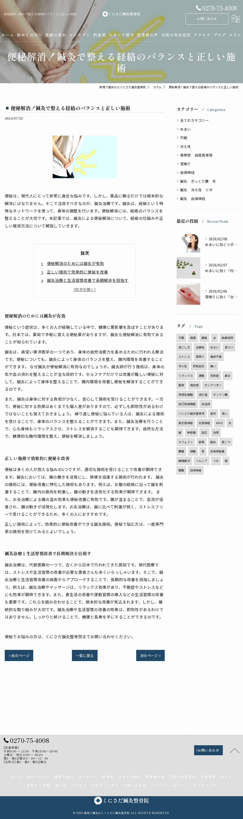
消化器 (203, 394)
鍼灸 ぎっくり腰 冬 (198, 181)
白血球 (205, 404)
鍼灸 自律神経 (192, 198)
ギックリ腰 (220, 394)
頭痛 (193, 451)
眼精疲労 (184, 461)
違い (225, 413)
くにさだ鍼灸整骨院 (191, 413)
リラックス (185, 375)
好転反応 (199, 366)
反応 (204, 432)
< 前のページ (19, 655)
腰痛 (181, 451)
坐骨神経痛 (217, 451)
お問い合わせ (207, 18)
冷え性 (185, 146)
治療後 (200, 347)
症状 (213, 413)
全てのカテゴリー (194, 120)
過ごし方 (184, 347)
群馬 (201, 442)
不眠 (183, 137)
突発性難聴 (185, 394)
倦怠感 (194, 385)
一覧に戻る (85, 655)
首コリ (229, 347)
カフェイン (185, 442)
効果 (216, 432)
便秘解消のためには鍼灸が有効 (75, 263)
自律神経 (187, 172)
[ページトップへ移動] (234, 750)
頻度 (193, 338)
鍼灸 (213, 442)
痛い (213, 366)
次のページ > (150, 655)
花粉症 (214, 375)
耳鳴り (185, 163)
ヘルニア (201, 461)
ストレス (184, 356)
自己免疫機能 (187, 404)
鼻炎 (227, 375)
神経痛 (191, 432)
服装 (204, 338)
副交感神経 (185, 423)
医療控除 (227, 338)
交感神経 (204, 423)
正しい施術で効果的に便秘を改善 (77, 272)
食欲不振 (216, 356)
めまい (185, 129)
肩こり (226, 442)
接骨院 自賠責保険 (196, 154)
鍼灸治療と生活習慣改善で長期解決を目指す (88, 280)
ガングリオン (213, 385)
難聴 (181, 470)
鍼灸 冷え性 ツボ (196, 189)
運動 (201, 375)
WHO (219, 423)
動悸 (181, 385)
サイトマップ (205, 785)
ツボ (216, 461)
